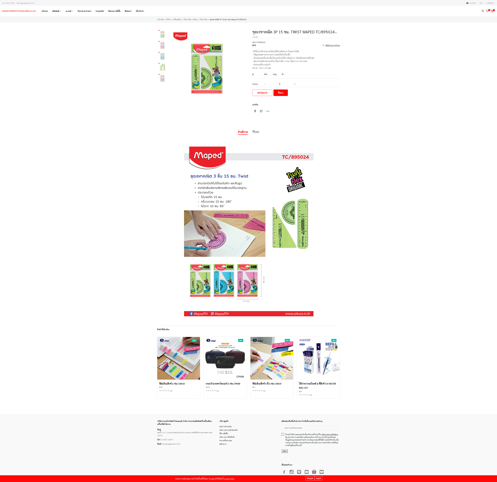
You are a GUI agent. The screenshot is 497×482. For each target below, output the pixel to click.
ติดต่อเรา (128, 11)
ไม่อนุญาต (310, 478)
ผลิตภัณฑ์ (55, 11)
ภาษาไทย (472, 3)
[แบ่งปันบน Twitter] (261, 111)
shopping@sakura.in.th (26, 3)
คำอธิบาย (243, 132)
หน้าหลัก (160, 19)
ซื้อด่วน (280, 93)
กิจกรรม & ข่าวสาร (84, 11)
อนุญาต (318, 478)
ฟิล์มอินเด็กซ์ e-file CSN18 (172, 383)
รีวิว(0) (255, 132)
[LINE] (299, 471)
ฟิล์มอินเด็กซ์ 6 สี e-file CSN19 (266, 383)
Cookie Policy (229, 478)
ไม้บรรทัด (203, 19)
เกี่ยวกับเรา (140, 11)
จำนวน (255, 84)
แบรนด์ (68, 11)
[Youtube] (306, 471)
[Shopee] (314, 471)
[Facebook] (284, 471)
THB (481, 3)
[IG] (291, 471)
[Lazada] (321, 471)
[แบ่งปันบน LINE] (267, 111)
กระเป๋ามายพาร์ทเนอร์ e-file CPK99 (223, 383)
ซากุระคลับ (100, 11)
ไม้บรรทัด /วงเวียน (191, 19)
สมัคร (285, 451)
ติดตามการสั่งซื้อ (114, 11)
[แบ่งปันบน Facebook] (255, 111)
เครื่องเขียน (177, 19)
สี (252, 74)
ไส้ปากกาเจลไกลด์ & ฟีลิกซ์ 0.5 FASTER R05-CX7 (317, 385)
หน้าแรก (45, 11)
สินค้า (168, 19)
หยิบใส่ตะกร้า (262, 93)
